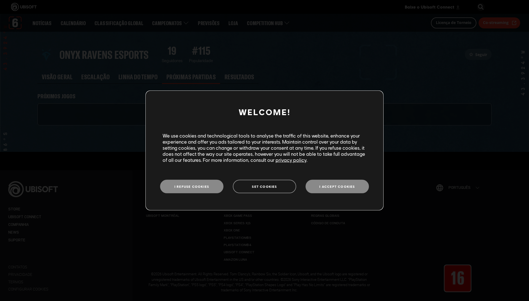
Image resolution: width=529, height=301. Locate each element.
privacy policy (291, 160)
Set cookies (264, 186)
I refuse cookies (191, 186)
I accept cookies (337, 186)
